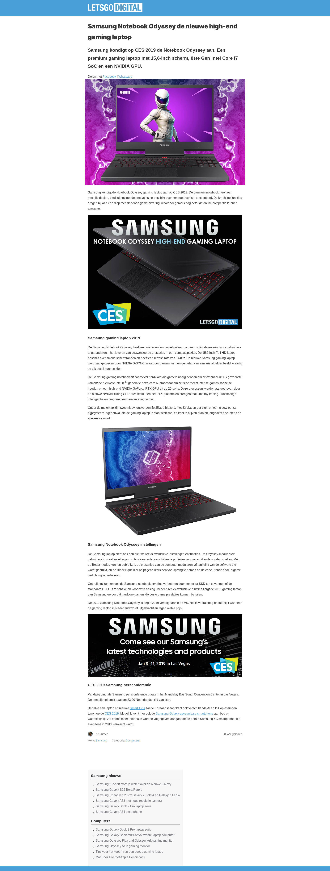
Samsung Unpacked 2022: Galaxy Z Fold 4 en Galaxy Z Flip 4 (138, 795)
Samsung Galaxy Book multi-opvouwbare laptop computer (135, 835)
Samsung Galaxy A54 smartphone (119, 811)
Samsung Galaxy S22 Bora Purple (119, 789)
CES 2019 (112, 713)
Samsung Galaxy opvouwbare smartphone (184, 713)
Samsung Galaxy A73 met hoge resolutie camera (129, 800)
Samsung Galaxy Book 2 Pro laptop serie (123, 806)
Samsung (101, 740)
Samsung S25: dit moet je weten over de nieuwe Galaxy (133, 784)
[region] (135, 752)
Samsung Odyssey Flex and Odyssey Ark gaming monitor (134, 840)
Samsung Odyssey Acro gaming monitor (123, 846)
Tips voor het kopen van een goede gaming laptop (129, 851)
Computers (132, 740)
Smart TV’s (137, 708)
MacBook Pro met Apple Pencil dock (120, 857)
